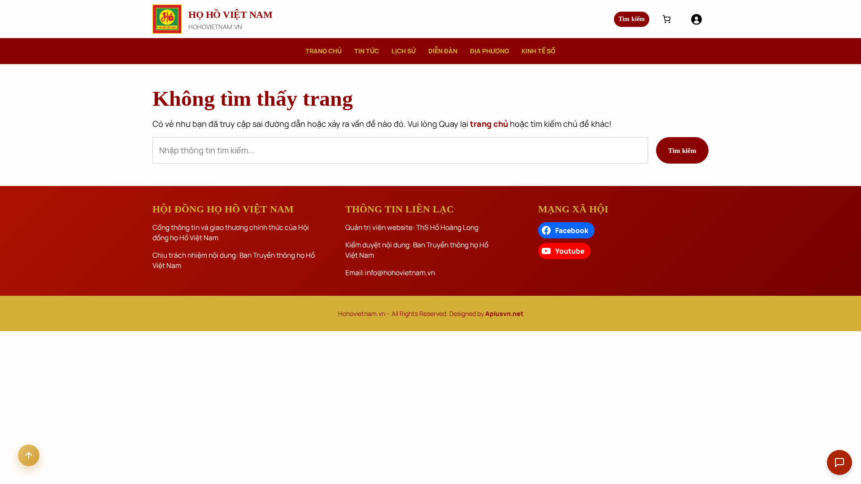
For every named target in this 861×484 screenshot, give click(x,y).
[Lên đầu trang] (28, 455)
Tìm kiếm (631, 19)
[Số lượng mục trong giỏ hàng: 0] (667, 19)
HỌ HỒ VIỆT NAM (230, 14)
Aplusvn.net (504, 313)
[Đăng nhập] (696, 19)
